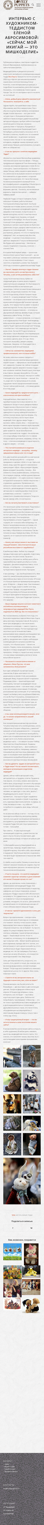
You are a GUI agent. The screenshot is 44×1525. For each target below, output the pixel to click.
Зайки (7, 1464)
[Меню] (37, 5)
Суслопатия (8, 1513)
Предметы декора (11, 1471)
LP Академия (9, 1507)
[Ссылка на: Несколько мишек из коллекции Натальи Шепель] (31, 1305)
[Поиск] (31, 5)
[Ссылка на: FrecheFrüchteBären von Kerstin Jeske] (12, 1272)
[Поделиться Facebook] (12, 1228)
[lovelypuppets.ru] (18, 5)
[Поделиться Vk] (31, 1228)
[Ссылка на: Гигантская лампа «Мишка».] (31, 1271)
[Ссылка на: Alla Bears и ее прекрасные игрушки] (31, 1287)
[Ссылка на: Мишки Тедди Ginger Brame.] (12, 1251)
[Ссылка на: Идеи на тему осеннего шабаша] (12, 1303)
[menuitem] (31, 5)
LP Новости (8, 1510)
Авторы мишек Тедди (24, 1215)
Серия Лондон (10, 1469)
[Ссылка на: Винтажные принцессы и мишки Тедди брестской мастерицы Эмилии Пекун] (12, 1288)
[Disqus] (22, 1349)
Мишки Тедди (10, 1467)
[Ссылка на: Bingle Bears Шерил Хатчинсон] (31, 1254)
